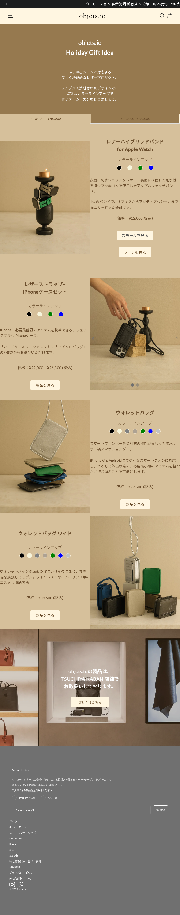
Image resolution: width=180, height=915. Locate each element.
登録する (160, 809)
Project (14, 844)
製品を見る (45, 385)
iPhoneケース (17, 826)
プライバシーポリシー (22, 872)
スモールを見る (135, 235)
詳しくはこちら (90, 702)
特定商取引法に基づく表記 (25, 861)
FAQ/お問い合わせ (20, 878)
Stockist (14, 855)
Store (12, 849)
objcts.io (24, 889)
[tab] (45, 118)
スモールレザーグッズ (22, 832)
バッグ (13, 821)
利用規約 (14, 867)
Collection (15, 838)
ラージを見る (135, 252)
